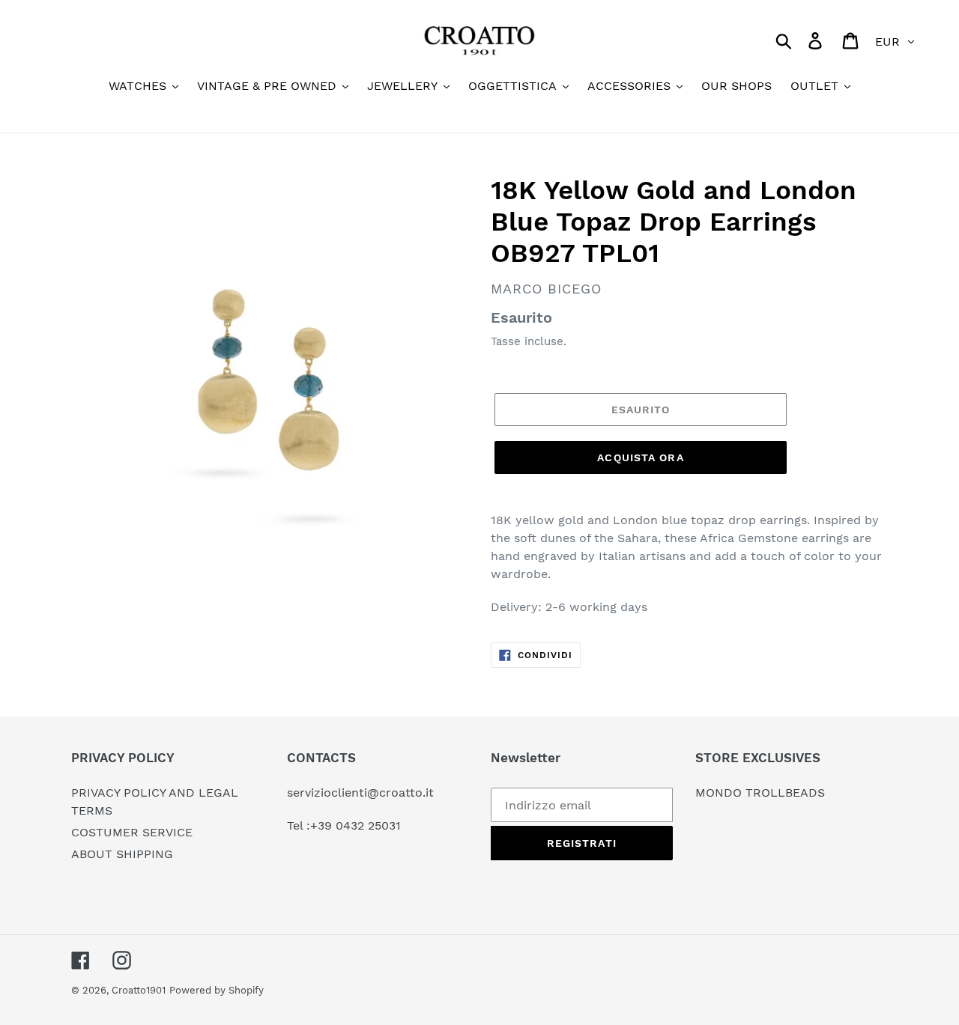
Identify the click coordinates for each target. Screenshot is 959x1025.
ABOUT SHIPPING (122, 854)
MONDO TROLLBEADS (760, 792)
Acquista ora (640, 457)
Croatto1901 (139, 990)
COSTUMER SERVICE (132, 832)
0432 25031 (368, 825)
